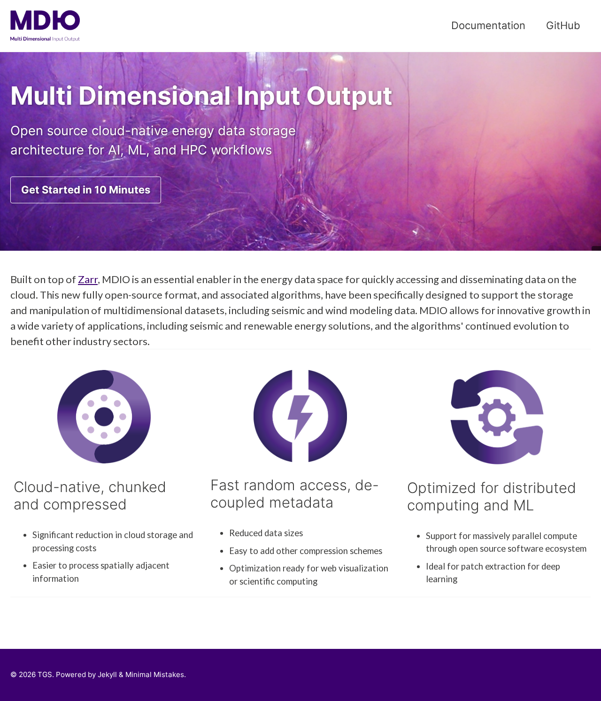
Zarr (88, 279)
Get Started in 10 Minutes (85, 190)
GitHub (563, 25)
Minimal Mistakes (154, 674)
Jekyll (107, 674)
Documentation (488, 25)
